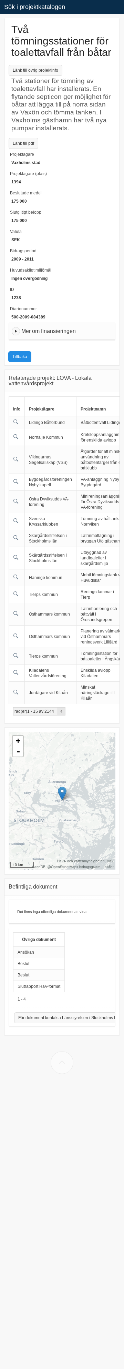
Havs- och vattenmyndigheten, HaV (85, 861)
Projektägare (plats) (28, 173)
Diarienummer (23, 308)
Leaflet (108, 866)
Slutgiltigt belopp (25, 212)
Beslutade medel (26, 193)
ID (12, 289)
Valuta (16, 231)
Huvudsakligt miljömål (30, 270)
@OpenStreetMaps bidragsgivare (74, 866)
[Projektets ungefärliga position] (62, 794)
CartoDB (38, 866)
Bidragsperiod (23, 251)
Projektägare (22, 154)
